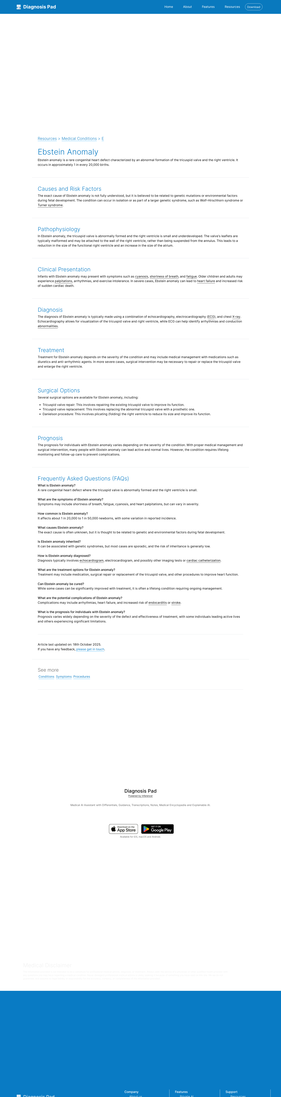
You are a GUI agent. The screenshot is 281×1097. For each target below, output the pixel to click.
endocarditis (157, 603)
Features (208, 7)
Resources (232, 7)
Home (168, 7)
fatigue (191, 276)
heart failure (206, 281)
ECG (211, 317)
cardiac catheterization (204, 560)
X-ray (236, 317)
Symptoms (64, 676)
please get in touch (90, 649)
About (187, 7)
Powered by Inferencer (140, 795)
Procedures (81, 676)
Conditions (46, 676)
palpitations (63, 281)
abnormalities (48, 326)
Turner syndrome (50, 205)
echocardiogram (92, 560)
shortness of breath (164, 276)
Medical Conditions (79, 138)
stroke (176, 603)
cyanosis (141, 276)
